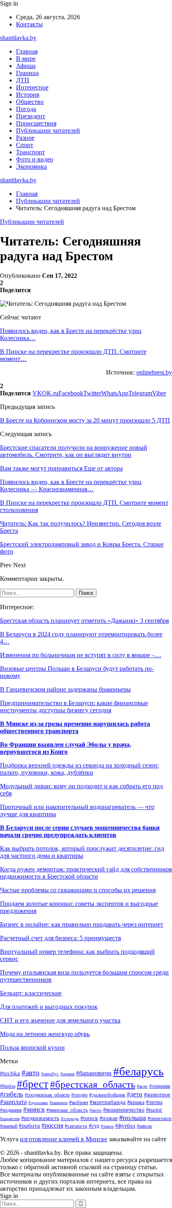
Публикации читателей (48, 130)
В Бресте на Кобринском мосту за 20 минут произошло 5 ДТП (85, 420)
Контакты (29, 24)
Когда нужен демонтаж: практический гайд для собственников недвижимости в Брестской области (86, 873)
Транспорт (30, 152)
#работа (29, 1125)
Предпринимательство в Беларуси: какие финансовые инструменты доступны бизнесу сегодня (74, 707)
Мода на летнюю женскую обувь (45, 1034)
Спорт (24, 145)
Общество (30, 101)
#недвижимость (40, 1118)
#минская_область (67, 1110)
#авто (31, 1072)
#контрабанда (108, 1102)
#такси (107, 1126)
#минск (34, 1109)
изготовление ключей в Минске (63, 1139)
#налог (154, 1110)
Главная (27, 51)
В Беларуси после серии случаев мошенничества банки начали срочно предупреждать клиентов (80, 831)
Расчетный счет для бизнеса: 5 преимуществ (60, 938)
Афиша (26, 65)
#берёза (7, 1086)
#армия (67, 1074)
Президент (30, 116)
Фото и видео (34, 159)
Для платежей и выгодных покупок (49, 1006)
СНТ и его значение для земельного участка (60, 1020)
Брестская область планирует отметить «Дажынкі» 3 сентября (84, 620)
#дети (134, 1094)
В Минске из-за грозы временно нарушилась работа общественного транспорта (75, 727)
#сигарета (76, 1126)
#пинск (89, 1118)
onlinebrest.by (154, 372)
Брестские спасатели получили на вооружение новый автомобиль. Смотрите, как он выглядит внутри (73, 451)
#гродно (79, 1095)
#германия (159, 1086)
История (27, 94)
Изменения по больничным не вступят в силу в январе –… (80, 655)
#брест (32, 1084)
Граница (27, 73)
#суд (94, 1125)
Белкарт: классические (31, 993)
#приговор (160, 1118)
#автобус (50, 1073)
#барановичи (94, 1073)
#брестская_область (92, 1084)
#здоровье (38, 1102)
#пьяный (8, 1126)
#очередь (70, 1118)
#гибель (11, 1094)
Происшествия (36, 123)
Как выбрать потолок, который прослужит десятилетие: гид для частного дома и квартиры (82, 852)
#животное (157, 1094)
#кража (135, 1102)
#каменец (59, 1102)
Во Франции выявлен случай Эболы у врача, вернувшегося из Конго (65, 748)
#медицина (11, 1110)
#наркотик (10, 1118)
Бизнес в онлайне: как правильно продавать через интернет (81, 924)
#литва (154, 1102)
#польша (132, 1118)
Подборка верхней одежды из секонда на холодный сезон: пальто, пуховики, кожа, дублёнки (79, 769)
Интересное (32, 87)
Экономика (31, 166)
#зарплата (13, 1101)
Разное (25, 137)
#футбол (125, 1125)
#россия (52, 1125)
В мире (26, 58)
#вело (142, 1086)
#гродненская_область (47, 1095)
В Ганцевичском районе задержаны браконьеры (65, 689)
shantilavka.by (18, 37)
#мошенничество (123, 1110)
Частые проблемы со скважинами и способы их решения (78, 890)
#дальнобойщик (107, 1095)
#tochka (10, 1073)
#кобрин (78, 1102)
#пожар (109, 1118)
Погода (26, 109)
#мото (96, 1110)
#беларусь (138, 1071)
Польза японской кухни (32, 1047)
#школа (144, 1126)
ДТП (22, 80)
